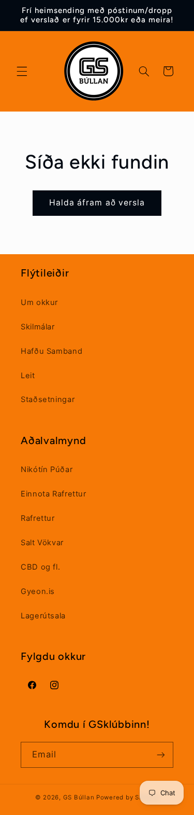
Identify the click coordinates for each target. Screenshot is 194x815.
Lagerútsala (43, 615)
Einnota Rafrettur (53, 494)
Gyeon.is (38, 591)
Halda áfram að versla (97, 203)
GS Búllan (79, 797)
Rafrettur (38, 518)
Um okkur (39, 302)
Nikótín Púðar (46, 469)
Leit (28, 375)
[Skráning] (161, 754)
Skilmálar (38, 326)
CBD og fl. (40, 567)
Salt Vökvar (42, 542)
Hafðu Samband (51, 351)
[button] (22, 71)
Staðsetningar (47, 399)
